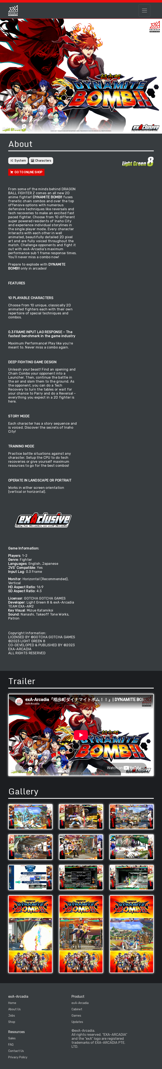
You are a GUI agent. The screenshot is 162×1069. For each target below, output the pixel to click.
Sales (12, 1038)
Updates (77, 1022)
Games (76, 1015)
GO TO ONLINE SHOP (28, 172)
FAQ (11, 1044)
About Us (14, 1009)
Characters (43, 160)
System (20, 160)
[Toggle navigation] (144, 10)
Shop (11, 1022)
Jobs (11, 1015)
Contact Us (16, 1051)
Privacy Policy (17, 1057)
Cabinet (77, 1009)
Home (12, 1003)
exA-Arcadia (80, 1003)
